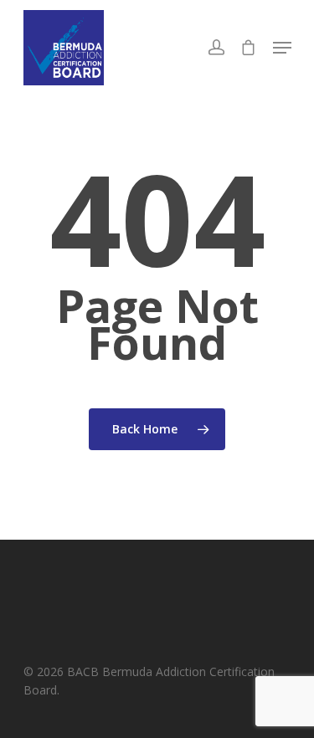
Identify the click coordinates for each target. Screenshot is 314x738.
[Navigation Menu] (282, 47)
